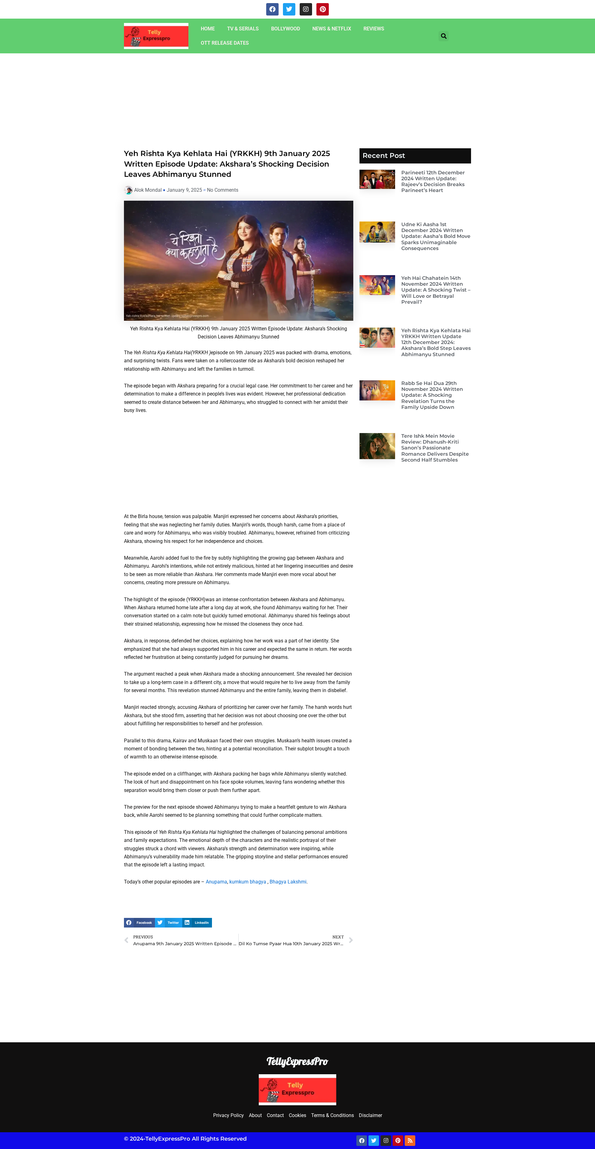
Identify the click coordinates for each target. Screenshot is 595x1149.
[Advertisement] (186, 99)
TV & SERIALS (243, 29)
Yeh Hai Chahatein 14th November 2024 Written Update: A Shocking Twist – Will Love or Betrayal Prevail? (435, 290)
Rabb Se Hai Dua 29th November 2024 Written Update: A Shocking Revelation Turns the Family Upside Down (432, 395)
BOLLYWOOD (285, 29)
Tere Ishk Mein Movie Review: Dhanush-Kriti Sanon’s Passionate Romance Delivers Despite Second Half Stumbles (435, 448)
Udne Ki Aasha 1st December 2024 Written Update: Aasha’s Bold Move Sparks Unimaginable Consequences (435, 236)
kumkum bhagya (247, 882)
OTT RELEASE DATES (225, 43)
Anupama (216, 882)
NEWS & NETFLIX (331, 29)
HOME (208, 29)
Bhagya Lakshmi (288, 882)
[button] (444, 36)
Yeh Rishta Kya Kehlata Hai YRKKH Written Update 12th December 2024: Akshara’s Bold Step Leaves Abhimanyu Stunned (436, 342)
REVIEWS (374, 29)
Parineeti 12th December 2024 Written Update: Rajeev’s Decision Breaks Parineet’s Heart (433, 182)
